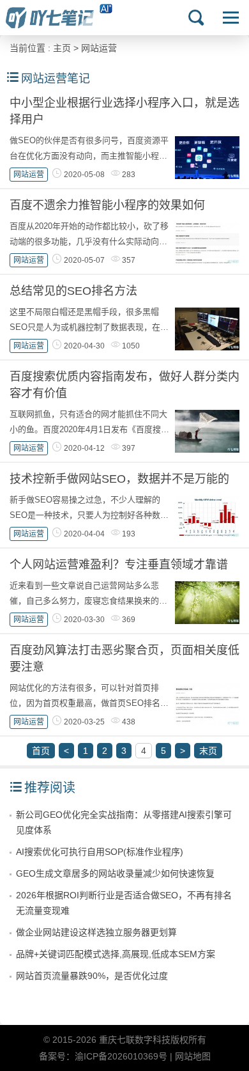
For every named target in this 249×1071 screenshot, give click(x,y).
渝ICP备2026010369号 (121, 1056)
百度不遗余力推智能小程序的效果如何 (107, 205)
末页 (208, 751)
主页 (62, 48)
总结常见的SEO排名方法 (73, 291)
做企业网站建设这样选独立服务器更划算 (96, 932)
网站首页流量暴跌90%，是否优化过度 (92, 976)
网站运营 (99, 48)
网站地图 (193, 1056)
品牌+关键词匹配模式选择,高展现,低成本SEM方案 (115, 954)
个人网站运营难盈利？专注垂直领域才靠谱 (119, 564)
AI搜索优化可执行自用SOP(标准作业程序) (99, 852)
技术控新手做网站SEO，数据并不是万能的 (119, 479)
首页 (41, 751)
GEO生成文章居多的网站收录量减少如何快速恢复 (115, 873)
